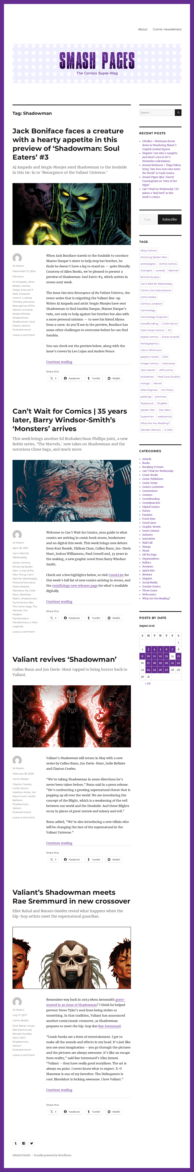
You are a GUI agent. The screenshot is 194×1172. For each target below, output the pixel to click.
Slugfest (162, 403)
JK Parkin (18, 265)
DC (170, 330)
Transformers (20, 622)
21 (172, 663)
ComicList (116, 575)
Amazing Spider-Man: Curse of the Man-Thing (23, 570)
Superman (147, 416)
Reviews (147, 574)
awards (160, 270)
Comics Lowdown (151, 303)
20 (166, 663)
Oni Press (167, 389)
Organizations (150, 558)
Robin (16, 598)
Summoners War (23, 602)
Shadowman (20, 317)
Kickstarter (147, 376)
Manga (146, 546)
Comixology (148, 310)
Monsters (18, 590)
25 (154, 669)
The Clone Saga (22, 606)
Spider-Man (148, 409)
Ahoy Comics (148, 250)
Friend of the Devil (24, 582)
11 (154, 656)
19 (160, 663)
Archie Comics (168, 263)
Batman (174, 270)
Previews (18, 276)
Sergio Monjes (21, 313)
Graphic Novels (151, 526)
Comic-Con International (156, 290)
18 (154, 663)
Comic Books (21, 778)
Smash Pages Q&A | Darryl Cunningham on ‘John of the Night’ (159, 181)
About (143, 29)
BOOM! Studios (150, 277)
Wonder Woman (151, 429)
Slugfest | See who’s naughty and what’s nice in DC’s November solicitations (159, 157)
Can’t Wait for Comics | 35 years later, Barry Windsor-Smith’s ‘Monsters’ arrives (70, 420)
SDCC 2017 (19, 1037)
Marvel (157, 383)
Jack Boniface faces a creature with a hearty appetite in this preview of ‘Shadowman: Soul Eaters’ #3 (68, 144)
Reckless (25, 594)
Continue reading (59, 362)
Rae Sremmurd (109, 1026)
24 (148, 669)
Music (146, 550)
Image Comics (149, 363)
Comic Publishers (152, 479)
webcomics (165, 416)
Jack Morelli (148, 370)
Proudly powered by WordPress (52, 1155)
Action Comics (21, 562)
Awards (146, 459)
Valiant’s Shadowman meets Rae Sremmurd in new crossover (71, 896)
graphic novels (150, 356)
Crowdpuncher (151, 503)
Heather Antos (21, 792)
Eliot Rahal (19, 1025)
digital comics (149, 336)
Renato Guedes (22, 1033)
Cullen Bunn (20, 788)
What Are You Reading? (155, 423)
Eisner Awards (170, 336)
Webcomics (149, 594)
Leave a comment (24, 334)
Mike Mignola (149, 389)
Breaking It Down (152, 467)
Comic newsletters (167, 29)
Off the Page (149, 554)
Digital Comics (151, 506)
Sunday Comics (151, 586)
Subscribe (169, 219)
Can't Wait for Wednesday (156, 283)
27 (166, 669)
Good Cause (149, 522)
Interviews (148, 538)
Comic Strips (150, 483)
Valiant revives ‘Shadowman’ (65, 659)
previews (28, 301)
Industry (147, 534)
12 (160, 656)
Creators (147, 495)
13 (166, 656)
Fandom (147, 514)
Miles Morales (21, 586)
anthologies (148, 263)
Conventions (150, 491)
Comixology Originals (154, 316)
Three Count (149, 590)
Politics (146, 562)
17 (148, 663)
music (31, 1025)
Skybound (147, 403)
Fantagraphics (149, 343)
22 (178, 663)
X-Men (169, 429)
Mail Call (147, 542)
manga (145, 383)
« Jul (147, 683)
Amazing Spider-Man (154, 257)
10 (148, 656)
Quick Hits (148, 570)
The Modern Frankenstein (21, 614)
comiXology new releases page (75, 585)
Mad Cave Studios (169, 376)
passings (146, 396)
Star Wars (165, 409)
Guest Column (150, 530)
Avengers (146, 270)
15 (178, 656)
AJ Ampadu (20, 281)
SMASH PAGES (22, 1155)
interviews (168, 363)
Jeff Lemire (166, 370)
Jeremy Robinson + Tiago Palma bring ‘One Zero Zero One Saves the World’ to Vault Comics (161, 169)
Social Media (149, 582)
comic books (148, 296)
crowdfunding (149, 323)
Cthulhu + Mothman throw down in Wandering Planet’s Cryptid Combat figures (159, 145)
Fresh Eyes (148, 518)
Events (146, 510)
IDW (165, 356)
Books (146, 463)
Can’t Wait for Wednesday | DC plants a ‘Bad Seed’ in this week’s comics (160, 193)
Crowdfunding (151, 499)
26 (160, 669)
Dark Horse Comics (152, 330)
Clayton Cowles (22, 784)
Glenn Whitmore (151, 350)
